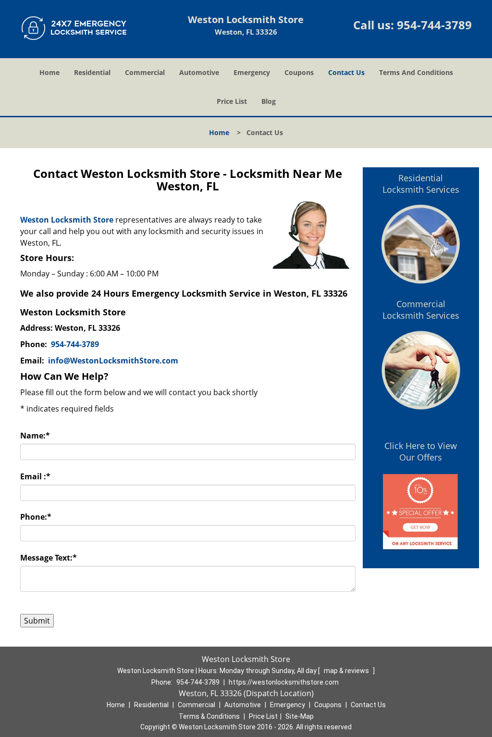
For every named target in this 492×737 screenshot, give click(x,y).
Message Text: (48, 557)
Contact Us (346, 72)
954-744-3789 (434, 25)
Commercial (145, 72)
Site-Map (299, 716)
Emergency (252, 72)
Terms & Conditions (209, 716)
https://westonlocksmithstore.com (284, 682)
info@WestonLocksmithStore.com (113, 360)
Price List (232, 101)
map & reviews (347, 671)
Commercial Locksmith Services (420, 309)
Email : (35, 476)
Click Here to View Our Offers (420, 451)
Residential (92, 72)
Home (49, 72)
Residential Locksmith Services (420, 183)
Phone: (35, 517)
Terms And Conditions (416, 72)
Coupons (299, 72)
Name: (35, 435)
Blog (268, 101)
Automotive (199, 72)
